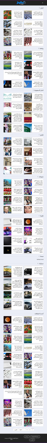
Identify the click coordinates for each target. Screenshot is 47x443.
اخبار (41, 8)
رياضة (41, 48)
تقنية (41, 216)
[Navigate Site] (42, 2)
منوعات (41, 177)
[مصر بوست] (21, 3)
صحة (41, 256)
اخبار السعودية (38, 90)
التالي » (15, 429)
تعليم (41, 135)
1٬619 (20, 429)
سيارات (41, 263)
